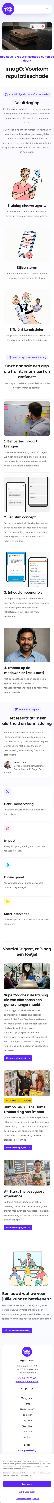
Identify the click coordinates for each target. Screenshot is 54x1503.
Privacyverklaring (23, 1499)
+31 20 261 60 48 (27, 1378)
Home (27, 1403)
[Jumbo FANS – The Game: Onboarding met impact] (27, 1072)
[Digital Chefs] (8, 3)
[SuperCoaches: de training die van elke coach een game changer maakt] (27, 965)
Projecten (27, 1414)
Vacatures (27, 1431)
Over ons (27, 1425)
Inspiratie (27, 1420)
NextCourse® (27, 1409)
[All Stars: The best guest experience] (27, 1161)
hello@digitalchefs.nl (27, 1381)
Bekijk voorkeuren (27, 1492)
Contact (36, 1499)
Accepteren (27, 1484)
